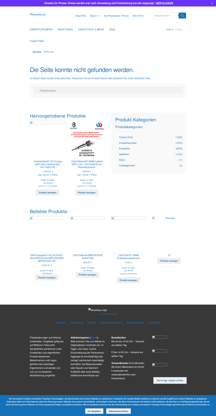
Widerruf (91, 322)
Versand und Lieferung (111, 322)
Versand (50, 183)
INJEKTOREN (65, 29)
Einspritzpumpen (128, 143)
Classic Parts (37, 41)
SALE (112, 29)
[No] (212, 405)
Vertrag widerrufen (170, 380)
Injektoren (124, 154)
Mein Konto (138, 15)
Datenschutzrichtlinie (118, 411)
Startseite (37, 51)
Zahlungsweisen (135, 322)
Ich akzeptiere (94, 411)
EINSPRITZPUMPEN (41, 29)
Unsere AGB (154, 322)
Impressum (61, 322)
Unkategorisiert (127, 165)
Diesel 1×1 (95, 15)
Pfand (93, 337)
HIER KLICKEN (164, 3)
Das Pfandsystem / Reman (116, 15)
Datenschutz (77, 322)
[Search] (182, 15)
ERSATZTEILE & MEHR (91, 29)
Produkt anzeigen (48, 192)
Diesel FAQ (80, 15)
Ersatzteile (124, 148)
